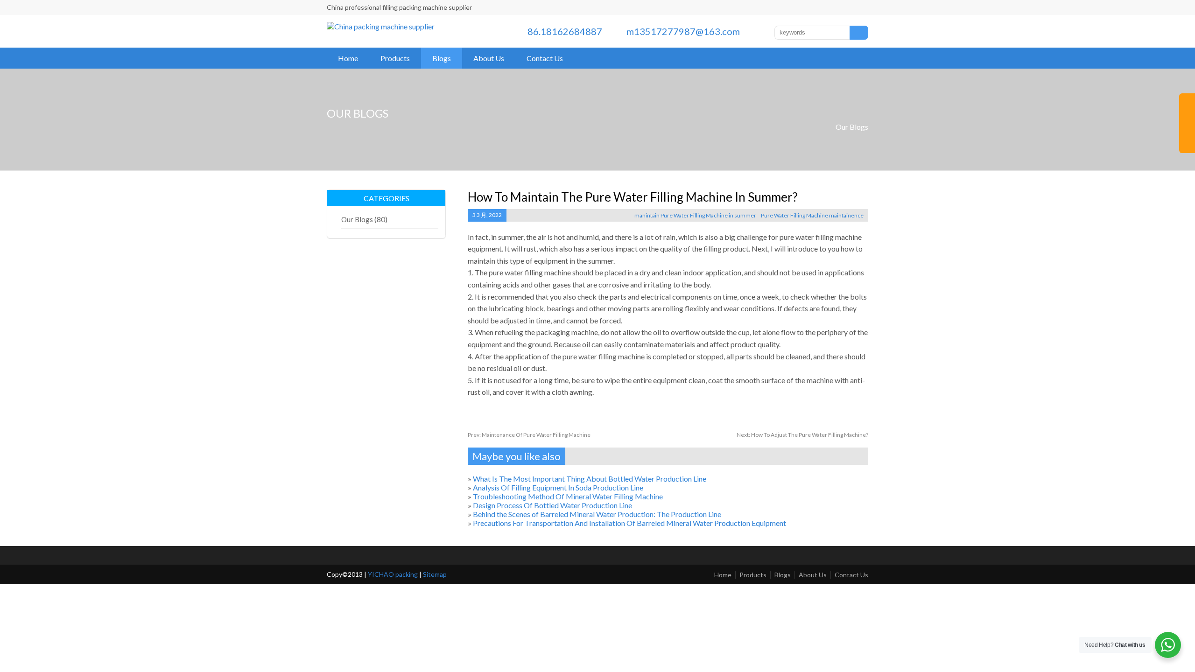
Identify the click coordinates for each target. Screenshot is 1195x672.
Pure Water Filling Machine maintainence (812, 215)
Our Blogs (852, 126)
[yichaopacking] (381, 26)
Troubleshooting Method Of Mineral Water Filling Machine (568, 496)
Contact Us (545, 58)
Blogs (441, 58)
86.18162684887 (564, 31)
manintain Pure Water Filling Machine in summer (695, 215)
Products (395, 58)
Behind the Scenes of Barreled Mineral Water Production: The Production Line (597, 514)
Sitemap (435, 574)
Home (348, 58)
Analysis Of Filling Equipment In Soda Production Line (558, 487)
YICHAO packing (393, 574)
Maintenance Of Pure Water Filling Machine (529, 434)
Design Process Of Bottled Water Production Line (552, 505)
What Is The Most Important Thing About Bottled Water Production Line (589, 478)
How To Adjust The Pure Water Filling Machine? (802, 434)
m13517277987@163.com (683, 31)
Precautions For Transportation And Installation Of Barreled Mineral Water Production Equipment (629, 522)
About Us (488, 58)
